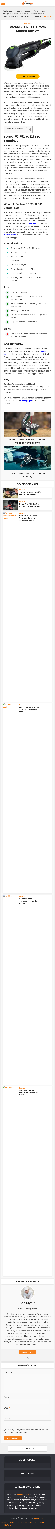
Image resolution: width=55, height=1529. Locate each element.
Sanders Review (22, 1494)
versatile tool (34, 223)
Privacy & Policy (31, 1522)
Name (7, 1397)
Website (7, 1419)
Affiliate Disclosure (17, 1522)
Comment (8, 1372)
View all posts (27, 1352)
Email (7, 1408)
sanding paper (26, 400)
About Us (4, 1522)
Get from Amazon (29, 76)
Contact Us (43, 1522)
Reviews (27, 23)
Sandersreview (39, 1518)
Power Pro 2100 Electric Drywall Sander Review (29, 505)
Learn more (46, 16)
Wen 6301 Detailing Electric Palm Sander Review (28, 1092)
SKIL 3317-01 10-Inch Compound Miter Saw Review (29, 901)
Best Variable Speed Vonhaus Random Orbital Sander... (28, 518)
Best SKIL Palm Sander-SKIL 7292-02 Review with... (29, 709)
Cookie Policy (6, 1525)
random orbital (10, 235)
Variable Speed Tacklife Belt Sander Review (30, 493)
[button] (27, 129)
